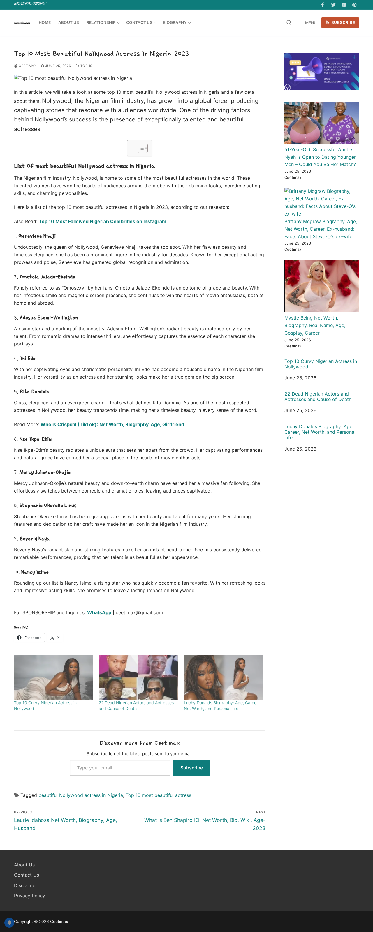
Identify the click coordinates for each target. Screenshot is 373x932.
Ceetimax (27, 66)
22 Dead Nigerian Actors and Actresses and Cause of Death (317, 396)
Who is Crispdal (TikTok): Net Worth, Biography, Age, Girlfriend (112, 424)
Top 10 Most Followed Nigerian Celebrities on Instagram (102, 221)
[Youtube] (344, 4)
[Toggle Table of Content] (139, 148)
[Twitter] (333, 4)
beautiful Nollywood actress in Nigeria (80, 795)
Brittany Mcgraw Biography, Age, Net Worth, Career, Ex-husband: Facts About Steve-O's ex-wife (320, 228)
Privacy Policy (29, 896)
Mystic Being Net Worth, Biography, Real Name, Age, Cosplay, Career (314, 325)
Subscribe (342, 22)
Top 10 (85, 66)
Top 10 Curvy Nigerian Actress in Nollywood (320, 364)
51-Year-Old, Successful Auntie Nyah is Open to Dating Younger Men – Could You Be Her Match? (320, 156)
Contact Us (26, 875)
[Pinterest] (354, 4)
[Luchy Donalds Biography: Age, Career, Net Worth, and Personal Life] (223, 677)
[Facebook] (322, 4)
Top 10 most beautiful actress (158, 795)
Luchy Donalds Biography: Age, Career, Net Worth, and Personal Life (320, 432)
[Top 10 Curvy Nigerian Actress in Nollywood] (53, 677)
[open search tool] (289, 22)
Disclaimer (25, 885)
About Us (24, 865)
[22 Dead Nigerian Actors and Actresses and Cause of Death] (138, 677)
